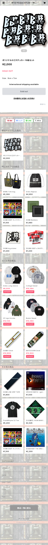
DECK (4, 475)
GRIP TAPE (6, 482)
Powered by (21, 522)
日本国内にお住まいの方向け (24, 98)
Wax (3, 497)
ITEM (4, 490)
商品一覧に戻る (24, 508)
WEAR (4, 468)
